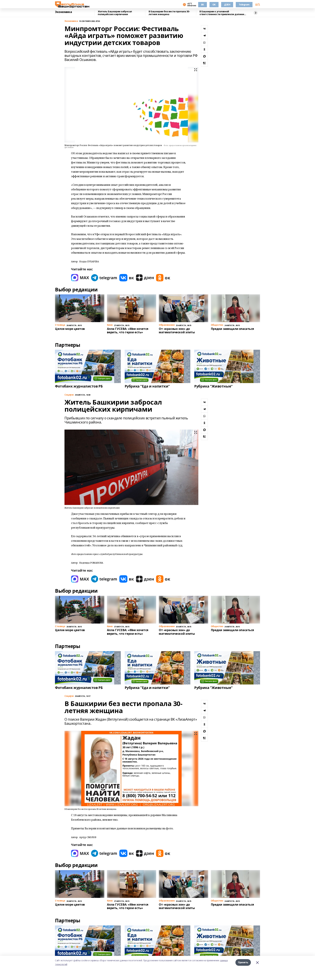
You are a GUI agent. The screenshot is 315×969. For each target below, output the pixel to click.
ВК (202, 4)
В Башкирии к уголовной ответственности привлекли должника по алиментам (223, 13)
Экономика (63, 12)
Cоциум (69, 394)
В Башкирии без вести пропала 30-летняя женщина (169, 13)
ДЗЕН (227, 4)
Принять (243, 962)
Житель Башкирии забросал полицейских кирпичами (115, 13)
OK (214, 4)
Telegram (244, 4)
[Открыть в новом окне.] (80, 277)
